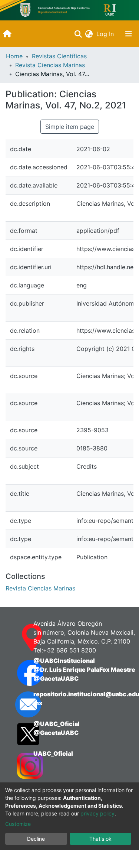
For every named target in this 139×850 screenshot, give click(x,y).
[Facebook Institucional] (18, 673)
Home (14, 56)
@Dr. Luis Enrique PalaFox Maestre (84, 669)
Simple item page (69, 126)
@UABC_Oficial (56, 723)
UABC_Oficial (53, 753)
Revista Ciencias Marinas (50, 65)
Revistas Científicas (59, 56)
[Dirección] (18, 637)
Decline (36, 839)
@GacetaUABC (56, 678)
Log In (105, 34)
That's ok (100, 839)
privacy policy (97, 813)
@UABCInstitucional (64, 660)
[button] (89, 33)
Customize (18, 824)
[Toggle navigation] (128, 33)
